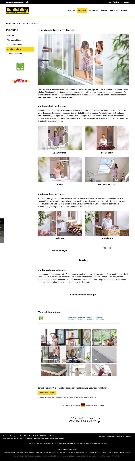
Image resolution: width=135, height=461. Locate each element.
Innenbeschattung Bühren (51, 456)
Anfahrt (128, 436)
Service (104, 10)
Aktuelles (114, 10)
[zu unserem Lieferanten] (20, 66)
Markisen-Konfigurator (20, 456)
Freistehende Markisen (77, 452)
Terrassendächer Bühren (35, 456)
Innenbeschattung (14, 45)
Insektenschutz (14, 49)
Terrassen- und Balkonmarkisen (25, 452)
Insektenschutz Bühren (98, 456)
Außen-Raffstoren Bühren (113, 456)
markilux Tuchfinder (101, 452)
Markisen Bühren (10, 452)
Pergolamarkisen (65, 452)
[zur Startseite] (17, 10)
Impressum (120, 436)
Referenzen (93, 10)
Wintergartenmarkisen (41, 452)
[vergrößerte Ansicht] (60, 138)
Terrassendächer (14, 40)
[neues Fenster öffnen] (79, 347)
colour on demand (113, 452)
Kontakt (124, 10)
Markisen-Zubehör (125, 452)
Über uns (71, 10)
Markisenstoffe (90, 452)
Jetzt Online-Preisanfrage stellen (18, 2)
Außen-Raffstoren (14, 54)
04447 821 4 (125, 2)
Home (18, 23)
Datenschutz (110, 436)
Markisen (11, 35)
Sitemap (102, 436)
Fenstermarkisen (54, 452)
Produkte (82, 10)
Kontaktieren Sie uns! (46, 393)
